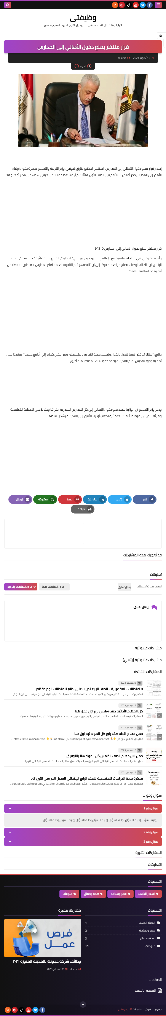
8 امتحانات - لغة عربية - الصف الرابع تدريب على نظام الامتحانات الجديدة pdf (89, 689)
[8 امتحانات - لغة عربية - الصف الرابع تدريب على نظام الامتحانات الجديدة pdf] (154, 688)
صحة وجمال (91, 893)
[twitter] (143, 5)
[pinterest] (122, 5)
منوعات (67, 893)
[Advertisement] (83, 212)
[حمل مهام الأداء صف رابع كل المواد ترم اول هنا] (154, 733)
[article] (46, 533)
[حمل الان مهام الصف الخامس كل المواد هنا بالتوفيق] (154, 755)
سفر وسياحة (119, 893)
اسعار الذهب (146, 893)
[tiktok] (129, 5)
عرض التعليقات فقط (53, 586)
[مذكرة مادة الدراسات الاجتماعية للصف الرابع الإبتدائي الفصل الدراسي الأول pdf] (154, 777)
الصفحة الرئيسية (145, 990)
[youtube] (136, 5)
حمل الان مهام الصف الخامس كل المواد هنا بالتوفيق (105, 756)
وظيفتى (83, 17)
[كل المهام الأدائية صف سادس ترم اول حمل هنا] (154, 710)
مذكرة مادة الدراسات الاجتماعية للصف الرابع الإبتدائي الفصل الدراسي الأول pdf (87, 778)
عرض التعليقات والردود (20, 586)
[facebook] (150, 5)
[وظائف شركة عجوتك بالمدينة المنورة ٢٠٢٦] (42, 938)
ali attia (73, 969)
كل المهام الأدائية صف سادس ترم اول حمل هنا (109, 711)
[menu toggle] (158, 5)
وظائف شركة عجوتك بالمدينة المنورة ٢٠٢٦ (47, 961)
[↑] (83, 1004)
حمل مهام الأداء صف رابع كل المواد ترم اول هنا (108, 733)
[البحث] (7, 5)
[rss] (115, 5)
